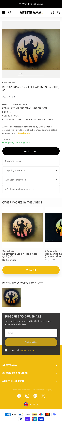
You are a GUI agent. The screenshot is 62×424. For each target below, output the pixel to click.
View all (31, 270)
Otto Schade (8, 82)
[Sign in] (52, 12)
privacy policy (28, 350)
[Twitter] (43, 396)
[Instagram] (27, 396)
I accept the (22, 350)
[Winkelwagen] (58, 12)
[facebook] (19, 396)
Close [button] (31, 365)
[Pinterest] (35, 396)
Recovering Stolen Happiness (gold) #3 (19, 255)
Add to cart (31, 151)
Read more (24, 133)
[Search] (10, 12)
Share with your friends (21, 189)
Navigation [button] (3, 12)
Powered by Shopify (42, 389)
